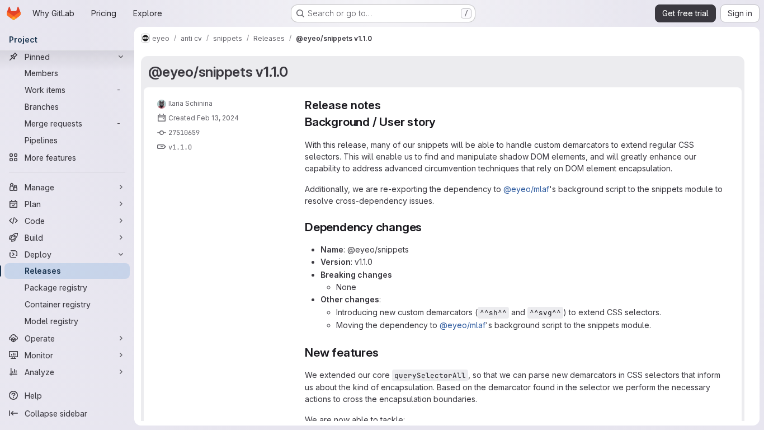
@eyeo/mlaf (526, 189)
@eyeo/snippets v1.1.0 (218, 71)
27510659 (184, 132)
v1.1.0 (180, 147)
